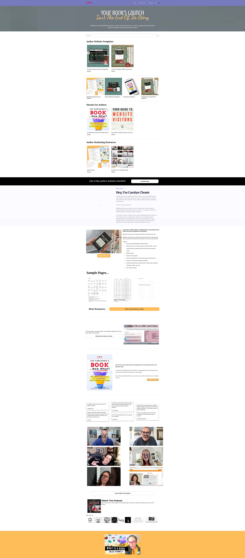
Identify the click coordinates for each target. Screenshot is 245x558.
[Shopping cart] (159, 3)
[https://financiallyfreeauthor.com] (89, 3)
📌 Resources (141, 3)
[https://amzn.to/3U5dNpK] (99, 372)
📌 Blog (133, 3)
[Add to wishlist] (108, 110)
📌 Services (150, 3)
